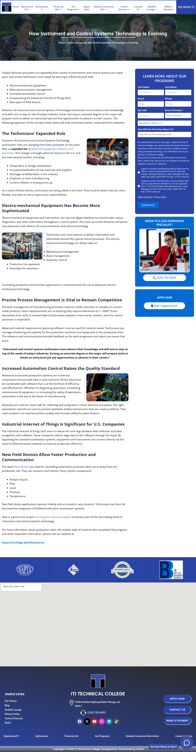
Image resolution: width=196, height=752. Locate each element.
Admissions (42, 6)
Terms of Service (145, 197)
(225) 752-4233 (96, 712)
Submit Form (148, 205)
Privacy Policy (160, 197)
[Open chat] (186, 742)
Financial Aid (58, 8)
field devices (21, 466)
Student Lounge (151, 8)
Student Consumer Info (104, 8)
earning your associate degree (53, 517)
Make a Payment (168, 8)
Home (15, 6)
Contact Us (138, 8)
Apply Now (86, 8)
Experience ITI (27, 8)
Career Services (123, 8)
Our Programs (72, 8)
